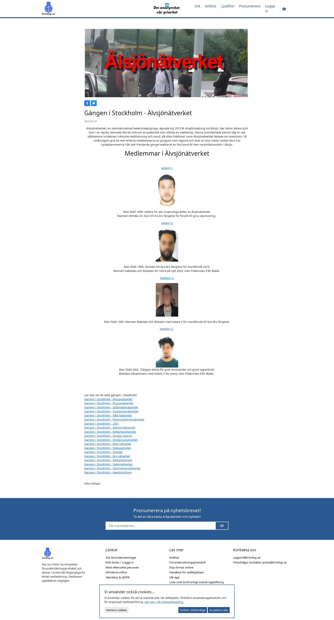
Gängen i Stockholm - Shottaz (103, 452)
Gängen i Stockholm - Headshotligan (108, 472)
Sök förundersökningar (121, 557)
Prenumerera (249, 6)
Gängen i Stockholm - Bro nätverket (107, 456)
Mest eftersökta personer (122, 567)
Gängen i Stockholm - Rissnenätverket (108, 403)
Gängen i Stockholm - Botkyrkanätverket (110, 432)
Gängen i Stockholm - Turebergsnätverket (111, 411)
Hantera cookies (116, 610)
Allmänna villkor (116, 572)
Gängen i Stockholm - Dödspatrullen (107, 448)
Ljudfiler (227, 6)
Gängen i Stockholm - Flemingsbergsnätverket (114, 419)
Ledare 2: (167, 223)
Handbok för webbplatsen (186, 572)
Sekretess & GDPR (118, 577)
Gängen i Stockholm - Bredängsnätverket (110, 440)
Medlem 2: (167, 329)
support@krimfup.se (246, 557)
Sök (197, 6)
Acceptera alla (219, 610)
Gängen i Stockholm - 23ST (101, 423)
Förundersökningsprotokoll (187, 562)
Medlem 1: (167, 278)
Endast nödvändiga (192, 610)
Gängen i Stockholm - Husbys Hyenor (108, 436)
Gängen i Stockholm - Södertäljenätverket (111, 407)
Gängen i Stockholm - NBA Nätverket (108, 415)
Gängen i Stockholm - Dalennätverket (108, 464)
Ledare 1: (167, 168)
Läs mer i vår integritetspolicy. (164, 602)
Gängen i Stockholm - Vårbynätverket (108, 460)
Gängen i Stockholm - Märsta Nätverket (109, 427)
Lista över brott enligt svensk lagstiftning (196, 582)
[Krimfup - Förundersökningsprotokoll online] (94, 8)
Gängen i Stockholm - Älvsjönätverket (108, 399)
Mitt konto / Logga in (120, 562)
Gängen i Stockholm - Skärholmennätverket (112, 468)
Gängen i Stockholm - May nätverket (107, 444)
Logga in (270, 8)
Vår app (174, 577)
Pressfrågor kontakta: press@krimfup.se (259, 562)
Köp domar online (181, 567)
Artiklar (210, 6)
